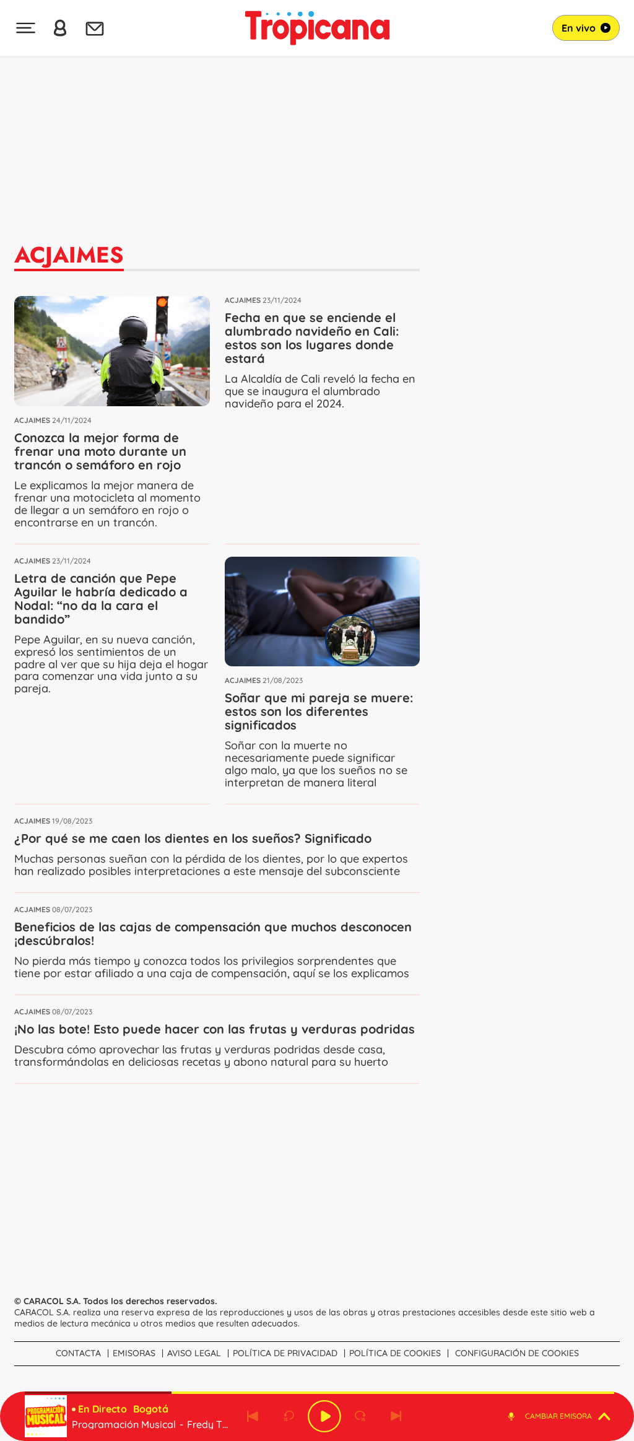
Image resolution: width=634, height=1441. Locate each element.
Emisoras (134, 1353)
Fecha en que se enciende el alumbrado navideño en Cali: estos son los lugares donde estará (312, 338)
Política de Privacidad (285, 1353)
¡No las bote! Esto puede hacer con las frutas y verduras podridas (214, 1029)
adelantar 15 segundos (360, 1416)
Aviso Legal (194, 1353)
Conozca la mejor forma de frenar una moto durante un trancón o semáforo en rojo (100, 451)
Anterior (252, 1416)
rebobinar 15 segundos (288, 1416)
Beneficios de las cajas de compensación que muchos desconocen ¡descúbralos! (213, 933)
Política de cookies (395, 1353)
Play (324, 1416)
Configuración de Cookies (517, 1353)
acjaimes (32, 420)
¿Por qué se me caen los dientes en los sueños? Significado (192, 838)
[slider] (319, 1392)
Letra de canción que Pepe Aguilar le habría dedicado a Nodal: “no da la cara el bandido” (101, 598)
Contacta (78, 1353)
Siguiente (396, 1416)
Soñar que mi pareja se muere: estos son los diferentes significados (319, 711)
